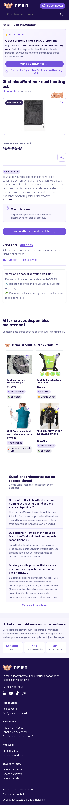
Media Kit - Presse (13, 727)
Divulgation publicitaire (15, 794)
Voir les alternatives (32, 63)
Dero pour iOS (10, 750)
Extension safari (12, 778)
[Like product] (61, 103)
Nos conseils (10, 708)
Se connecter (55, 5)
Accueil (6, 25)
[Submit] (61, 14)
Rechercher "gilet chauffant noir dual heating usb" (36, 71)
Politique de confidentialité (18, 789)
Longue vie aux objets (15, 732)
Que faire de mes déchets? (18, 736)
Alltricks (26, 245)
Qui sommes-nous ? (14, 686)
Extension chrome (13, 769)
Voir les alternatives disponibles (32, 231)
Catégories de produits (15, 713)
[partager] (61, 157)
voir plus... (8, 199)
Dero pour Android (13, 755)
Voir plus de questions (34, 605)
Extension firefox (12, 774)
